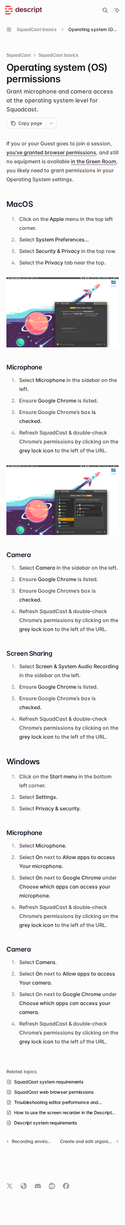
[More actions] (51, 123)
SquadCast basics (58, 55)
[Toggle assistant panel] (117, 10)
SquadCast (18, 55)
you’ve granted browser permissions (51, 152)
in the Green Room (93, 161)
